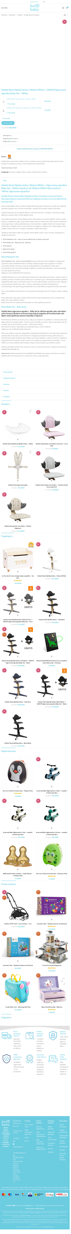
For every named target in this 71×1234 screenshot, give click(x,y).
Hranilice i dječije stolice (17, 172)
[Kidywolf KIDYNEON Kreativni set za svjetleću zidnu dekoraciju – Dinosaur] (51, 642)
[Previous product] (63, 15)
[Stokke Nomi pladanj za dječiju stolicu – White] (17, 425)
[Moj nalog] (63, 8)
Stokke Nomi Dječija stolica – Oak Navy (18, 702)
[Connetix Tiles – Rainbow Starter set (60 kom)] (51, 905)
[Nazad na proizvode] (65, 15)
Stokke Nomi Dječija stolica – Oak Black (52, 619)
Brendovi (12, 15)
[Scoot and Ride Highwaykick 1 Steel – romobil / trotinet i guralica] (51, 772)
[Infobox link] (11, 1040)
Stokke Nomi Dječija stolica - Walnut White (21, 99)
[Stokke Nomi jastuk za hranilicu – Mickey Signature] (17, 508)
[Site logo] (34, 8)
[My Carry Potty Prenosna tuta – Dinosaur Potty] (51, 855)
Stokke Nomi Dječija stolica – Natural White (51, 576)
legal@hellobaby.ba (49, 1226)
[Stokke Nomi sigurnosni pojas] (17, 466)
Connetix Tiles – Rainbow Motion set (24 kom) (18, 965)
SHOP (27, 1138)
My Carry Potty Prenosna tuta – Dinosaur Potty (51, 873)
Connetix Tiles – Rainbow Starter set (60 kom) (52, 924)
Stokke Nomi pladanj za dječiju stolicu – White (18, 444)
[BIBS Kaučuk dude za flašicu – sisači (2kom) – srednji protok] (17, 855)
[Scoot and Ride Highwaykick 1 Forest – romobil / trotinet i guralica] (51, 814)
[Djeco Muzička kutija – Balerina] (51, 988)
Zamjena (51, 1152)
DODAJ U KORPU (8, 123)
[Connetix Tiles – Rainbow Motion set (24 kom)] (17, 947)
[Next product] (67, 15)
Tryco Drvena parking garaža (51, 965)
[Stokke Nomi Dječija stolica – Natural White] (51, 557)
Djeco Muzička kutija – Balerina (51, 1007)
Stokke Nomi (7, 196)
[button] (18, 439)
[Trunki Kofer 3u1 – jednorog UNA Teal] (17, 988)
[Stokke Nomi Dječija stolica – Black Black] (17, 724)
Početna (4, 15)
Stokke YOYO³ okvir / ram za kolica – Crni (17, 924)
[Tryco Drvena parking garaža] (51, 947)
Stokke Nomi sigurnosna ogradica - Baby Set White (24, 108)
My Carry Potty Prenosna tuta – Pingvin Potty (18, 791)
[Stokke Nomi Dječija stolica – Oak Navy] (17, 683)
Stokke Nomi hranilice (31, 15)
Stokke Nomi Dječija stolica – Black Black (17, 743)
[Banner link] (5, 1123)
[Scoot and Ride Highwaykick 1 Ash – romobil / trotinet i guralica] (17, 814)
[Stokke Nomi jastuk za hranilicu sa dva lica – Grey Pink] (51, 425)
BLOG (27, 1141)
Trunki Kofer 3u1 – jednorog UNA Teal (17, 1007)
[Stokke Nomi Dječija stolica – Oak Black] (51, 601)
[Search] (43, 2)
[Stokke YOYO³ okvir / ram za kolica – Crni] (17, 905)
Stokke (19, 15)
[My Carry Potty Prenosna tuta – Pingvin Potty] (17, 772)
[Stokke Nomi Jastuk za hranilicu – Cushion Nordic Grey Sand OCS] (51, 466)
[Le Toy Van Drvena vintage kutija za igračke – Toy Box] (17, 557)
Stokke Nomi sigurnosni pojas (17, 485)
